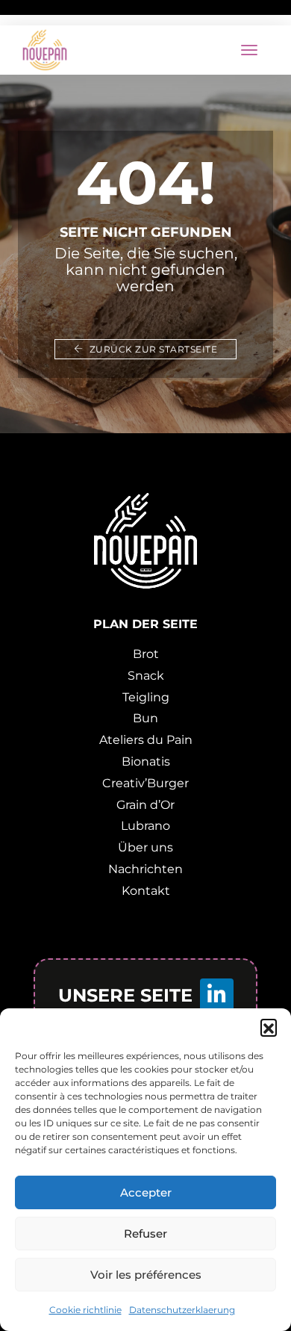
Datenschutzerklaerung (182, 1309)
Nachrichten (145, 869)
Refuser (145, 1233)
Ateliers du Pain (146, 740)
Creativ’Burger (145, 783)
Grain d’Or (145, 805)
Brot (146, 654)
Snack (146, 675)
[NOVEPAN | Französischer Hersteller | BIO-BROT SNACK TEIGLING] (44, 50)
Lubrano (145, 826)
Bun (145, 718)
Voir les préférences (145, 1275)
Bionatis (146, 761)
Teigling (145, 697)
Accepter (146, 1192)
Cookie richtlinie (85, 1309)
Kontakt (146, 891)
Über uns (145, 847)
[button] (268, 1027)
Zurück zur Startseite (152, 349)
